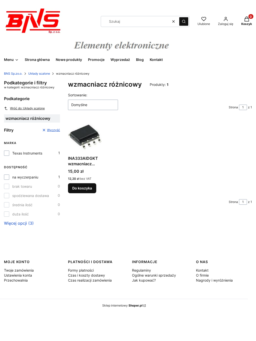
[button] (183, 21)
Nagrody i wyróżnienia (214, 280)
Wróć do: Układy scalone (27, 108)
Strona (233, 107)
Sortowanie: (77, 95)
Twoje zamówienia (19, 270)
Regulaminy (141, 270)
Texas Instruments (27, 153)
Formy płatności (81, 270)
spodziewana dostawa (30, 195)
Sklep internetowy (122, 305)
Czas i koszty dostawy (86, 275)
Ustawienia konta (18, 275)
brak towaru (22, 186)
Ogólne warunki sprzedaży (154, 275)
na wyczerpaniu (25, 177)
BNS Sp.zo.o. (13, 73)
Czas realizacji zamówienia (90, 280)
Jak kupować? (144, 280)
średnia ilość (22, 205)
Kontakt (202, 270)
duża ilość (20, 214)
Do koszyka (82, 188)
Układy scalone (39, 73)
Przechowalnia (16, 280)
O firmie (202, 275)
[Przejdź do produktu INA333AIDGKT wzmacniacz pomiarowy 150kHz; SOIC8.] (85, 137)
